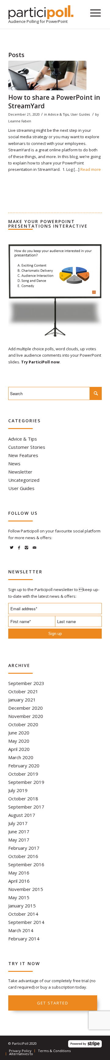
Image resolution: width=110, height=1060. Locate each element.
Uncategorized (23, 480)
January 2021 (22, 700)
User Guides (80, 114)
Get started (52, 1003)
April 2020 (19, 749)
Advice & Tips (58, 114)
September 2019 (26, 782)
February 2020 (23, 766)
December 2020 (25, 708)
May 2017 (18, 840)
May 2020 (18, 741)
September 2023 (26, 683)
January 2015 (22, 906)
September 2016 (26, 864)
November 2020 (25, 716)
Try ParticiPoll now (40, 362)
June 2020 (18, 733)
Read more (90, 169)
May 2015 (18, 897)
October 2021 (23, 691)
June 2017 (18, 831)
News (14, 463)
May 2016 (18, 873)
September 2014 (26, 922)
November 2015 (25, 889)
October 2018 (23, 798)
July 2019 (18, 790)
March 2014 (20, 930)
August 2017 (21, 815)
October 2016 (23, 856)
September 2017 (26, 807)
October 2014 (23, 914)
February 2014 (23, 939)
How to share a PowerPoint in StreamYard (54, 101)
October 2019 (23, 774)
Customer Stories (26, 447)
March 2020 (20, 757)
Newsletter (20, 472)
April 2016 (19, 881)
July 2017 (18, 823)
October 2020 (23, 724)
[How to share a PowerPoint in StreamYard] (47, 75)
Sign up (55, 633)
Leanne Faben (19, 121)
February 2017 (23, 848)
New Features (23, 455)
